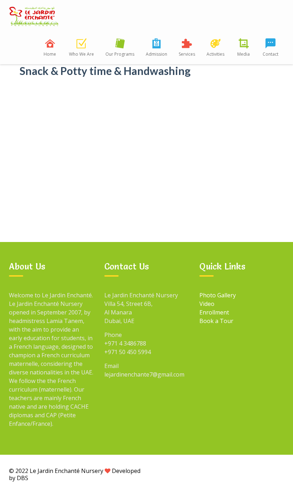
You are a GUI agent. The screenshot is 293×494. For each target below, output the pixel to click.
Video (206, 304)
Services (187, 54)
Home (50, 54)
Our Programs (119, 54)
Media (243, 54)
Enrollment (214, 312)
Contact (270, 54)
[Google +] (227, 470)
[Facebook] (210, 470)
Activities (215, 54)
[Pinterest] (276, 470)
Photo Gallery (217, 295)
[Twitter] (243, 470)
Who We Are (81, 54)
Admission (156, 54)
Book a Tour (216, 321)
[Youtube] (260, 470)
